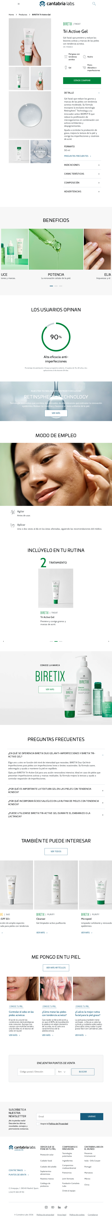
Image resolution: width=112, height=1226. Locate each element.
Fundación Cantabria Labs (70, 1184)
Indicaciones (72, 165)
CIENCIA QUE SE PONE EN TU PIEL (48, 1148)
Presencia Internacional (89, 1154)
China (86, 1184)
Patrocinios (67, 1172)
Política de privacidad (45, 1214)
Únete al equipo (68, 1190)
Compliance (93, 1214)
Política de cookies (77, 1214)
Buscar (83, 1072)
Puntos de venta (17, 1175)
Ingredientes (67, 1160)
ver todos (56, 852)
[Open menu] (18, 4)
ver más (56, 413)
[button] (51, 286)
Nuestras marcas (47, 1178)
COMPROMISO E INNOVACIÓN (69, 1148)
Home (11, 14)
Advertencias (72, 192)
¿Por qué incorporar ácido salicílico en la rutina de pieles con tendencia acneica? (53, 803)
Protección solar (46, 1154)
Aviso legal (61, 1214)
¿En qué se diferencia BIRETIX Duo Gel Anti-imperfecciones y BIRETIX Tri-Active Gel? (51, 755)
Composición (71, 183)
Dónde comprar (82, 81)
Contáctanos (16, 1170)
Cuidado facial (46, 1160)
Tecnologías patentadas (67, 1154)
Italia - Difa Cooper (92, 1160)
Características (74, 174)
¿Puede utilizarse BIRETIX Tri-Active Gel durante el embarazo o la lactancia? (49, 815)
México (87, 1178)
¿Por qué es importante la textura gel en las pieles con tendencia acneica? (49, 790)
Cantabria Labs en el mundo (93, 1148)
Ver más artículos (56, 968)
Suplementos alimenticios (45, 1172)
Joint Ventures (68, 1178)
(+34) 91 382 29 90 (16, 1192)
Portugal (87, 1166)
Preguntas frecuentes (76, 156)
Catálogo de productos (45, 1184)
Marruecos (88, 1172)
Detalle (69, 93)
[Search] (94, 4)
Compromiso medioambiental (69, 1166)
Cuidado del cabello (48, 1166)
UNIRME (92, 1117)
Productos (23, 14)
